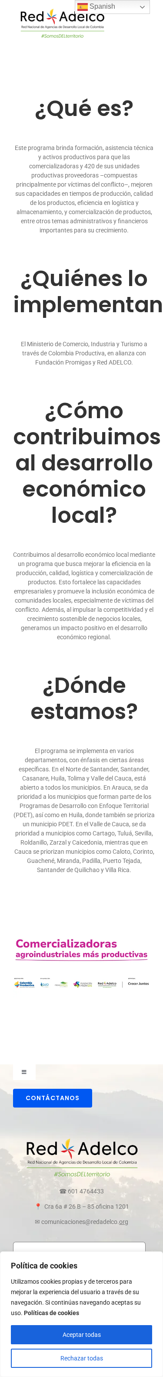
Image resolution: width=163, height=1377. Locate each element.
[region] (81, 1314)
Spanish (101, 6)
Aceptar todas (82, 1334)
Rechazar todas (81, 1358)
